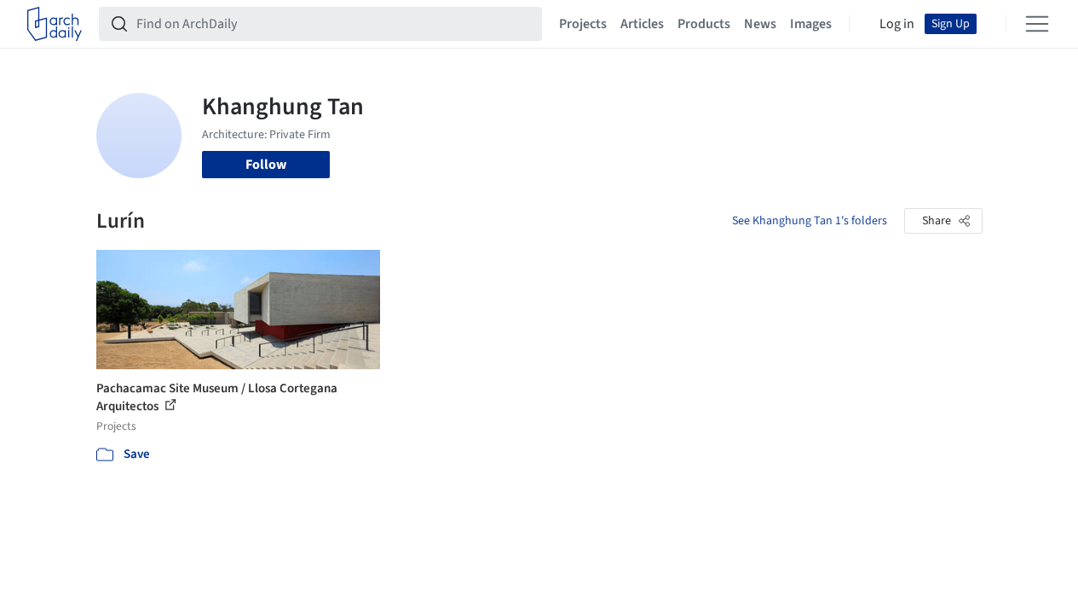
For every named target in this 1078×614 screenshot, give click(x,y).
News (760, 23)
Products (703, 23)
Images (811, 23)
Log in (896, 23)
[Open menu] (1037, 24)
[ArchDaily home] (54, 24)
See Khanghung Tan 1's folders (809, 221)
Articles (642, 23)
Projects (583, 23)
